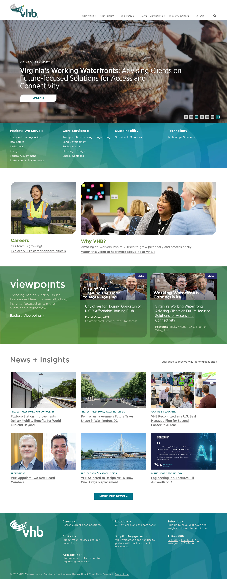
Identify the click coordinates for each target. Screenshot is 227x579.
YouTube (188, 543)
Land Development (74, 142)
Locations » (123, 521)
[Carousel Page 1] (186, 117)
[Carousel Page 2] (191, 117)
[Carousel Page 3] (196, 117)
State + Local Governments (27, 160)
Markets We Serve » (27, 130)
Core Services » (76, 130)
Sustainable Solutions (128, 137)
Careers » (69, 521)
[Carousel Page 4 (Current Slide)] (202, 117)
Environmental (72, 146)
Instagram (174, 543)
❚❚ (218, 117)
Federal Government (23, 156)
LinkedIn (173, 540)
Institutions (16, 146)
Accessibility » (73, 555)
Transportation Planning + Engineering (86, 137)
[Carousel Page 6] (212, 117)
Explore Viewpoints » (27, 315)
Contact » (69, 536)
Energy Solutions (73, 156)
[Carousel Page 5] (207, 117)
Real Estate (17, 142)
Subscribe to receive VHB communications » (189, 361)
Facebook (187, 540)
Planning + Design (74, 151)
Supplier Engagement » (131, 536)
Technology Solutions (181, 137)
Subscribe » (176, 521)
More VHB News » (113, 496)
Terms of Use (122, 574)
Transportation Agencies (25, 137)
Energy (14, 151)
